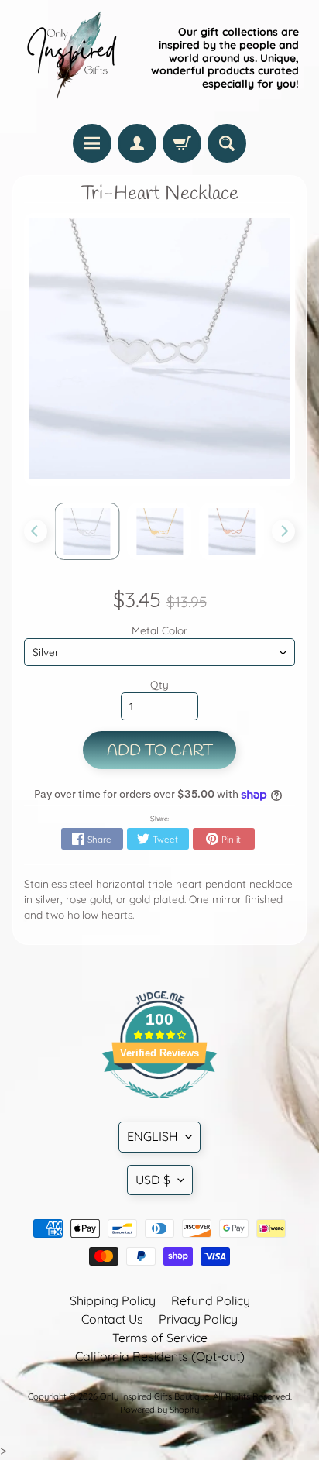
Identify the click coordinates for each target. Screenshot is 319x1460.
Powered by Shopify (159, 1409)
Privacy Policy (198, 1319)
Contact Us (112, 1319)
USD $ (152, 1179)
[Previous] (35, 531)
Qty (159, 684)
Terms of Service (160, 1337)
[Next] (283, 531)
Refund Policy (210, 1300)
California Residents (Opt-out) (160, 1356)
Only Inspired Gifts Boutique (154, 1396)
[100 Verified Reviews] (159, 1106)
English (152, 1136)
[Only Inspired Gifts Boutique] (70, 58)
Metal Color (159, 630)
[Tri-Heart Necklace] (87, 531)
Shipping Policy (113, 1300)
